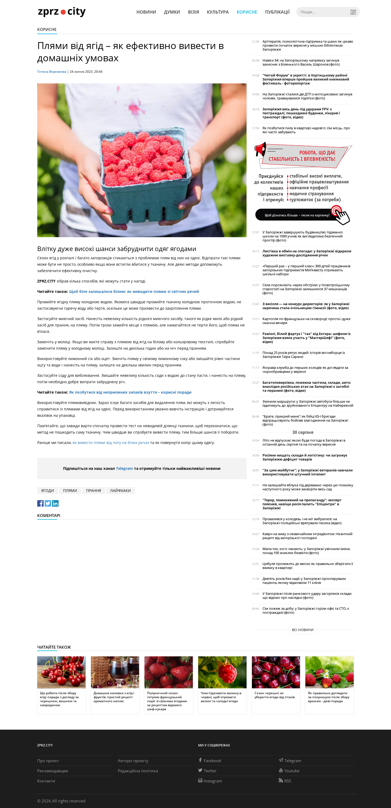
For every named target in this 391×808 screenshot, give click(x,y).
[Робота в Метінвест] (303, 183)
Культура (218, 12)
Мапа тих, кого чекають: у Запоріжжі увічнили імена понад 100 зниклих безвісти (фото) (306, 551)
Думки (172, 12)
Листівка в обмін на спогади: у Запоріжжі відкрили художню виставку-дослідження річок (307, 253)
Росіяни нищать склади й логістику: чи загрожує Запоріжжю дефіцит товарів (305, 457)
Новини (146, 12)
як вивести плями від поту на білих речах (111, 442)
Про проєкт (48, 760)
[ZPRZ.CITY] (61, 12)
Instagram (213, 780)
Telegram (124, 468)
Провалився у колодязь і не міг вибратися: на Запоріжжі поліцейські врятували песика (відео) (302, 521)
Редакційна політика (138, 770)
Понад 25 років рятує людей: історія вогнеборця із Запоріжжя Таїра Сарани (304, 355)
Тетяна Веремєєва (52, 71)
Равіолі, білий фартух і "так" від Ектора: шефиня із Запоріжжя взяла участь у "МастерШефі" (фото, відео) (307, 338)
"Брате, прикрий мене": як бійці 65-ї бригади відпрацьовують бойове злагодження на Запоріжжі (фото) (305, 420)
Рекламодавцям (52, 770)
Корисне (247, 12)
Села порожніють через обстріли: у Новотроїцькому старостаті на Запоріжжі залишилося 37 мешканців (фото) (306, 289)
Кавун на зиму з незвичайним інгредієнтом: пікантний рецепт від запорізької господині (307, 536)
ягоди (47, 490)
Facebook (212, 760)
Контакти (46, 780)
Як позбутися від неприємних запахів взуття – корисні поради (130, 392)
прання (93, 490)
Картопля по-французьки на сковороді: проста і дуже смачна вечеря (306, 321)
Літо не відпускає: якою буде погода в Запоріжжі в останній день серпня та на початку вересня (304, 442)
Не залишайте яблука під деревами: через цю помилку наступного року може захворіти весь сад (308, 487)
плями (70, 490)
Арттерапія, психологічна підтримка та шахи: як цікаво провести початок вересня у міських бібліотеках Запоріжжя (308, 45)
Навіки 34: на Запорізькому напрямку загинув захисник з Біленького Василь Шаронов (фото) (301, 62)
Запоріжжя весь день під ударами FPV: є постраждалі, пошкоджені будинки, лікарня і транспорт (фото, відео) (301, 113)
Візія (193, 12)
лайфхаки (120, 490)
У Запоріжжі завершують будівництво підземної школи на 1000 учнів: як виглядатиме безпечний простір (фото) (303, 236)
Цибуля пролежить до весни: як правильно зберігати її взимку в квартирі (308, 566)
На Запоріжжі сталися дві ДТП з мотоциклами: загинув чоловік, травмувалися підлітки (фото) (307, 96)
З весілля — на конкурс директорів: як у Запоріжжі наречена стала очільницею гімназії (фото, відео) (306, 306)
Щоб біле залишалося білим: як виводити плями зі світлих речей (134, 291)
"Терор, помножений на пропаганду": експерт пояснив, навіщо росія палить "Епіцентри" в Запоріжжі (302, 504)
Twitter (210, 770)
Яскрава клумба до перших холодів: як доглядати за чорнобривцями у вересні (305, 370)
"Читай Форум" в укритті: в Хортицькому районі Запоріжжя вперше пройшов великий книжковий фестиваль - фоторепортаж (306, 79)
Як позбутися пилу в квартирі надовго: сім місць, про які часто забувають (306, 130)
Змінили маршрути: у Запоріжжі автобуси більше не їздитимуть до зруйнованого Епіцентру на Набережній (308, 403)
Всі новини (303, 629)
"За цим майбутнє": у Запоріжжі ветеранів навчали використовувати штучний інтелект (308, 472)
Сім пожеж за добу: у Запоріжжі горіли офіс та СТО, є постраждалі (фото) (306, 611)
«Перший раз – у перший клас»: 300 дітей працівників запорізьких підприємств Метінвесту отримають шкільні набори (306, 270)
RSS (287, 780)
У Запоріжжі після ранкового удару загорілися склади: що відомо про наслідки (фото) (307, 596)
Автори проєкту (133, 760)
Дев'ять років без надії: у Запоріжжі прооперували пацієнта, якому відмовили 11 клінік (304, 581)
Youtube (292, 770)
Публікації (277, 12)
